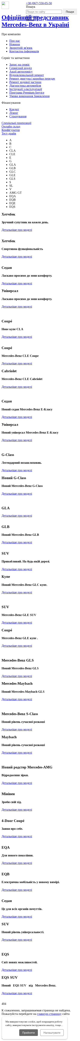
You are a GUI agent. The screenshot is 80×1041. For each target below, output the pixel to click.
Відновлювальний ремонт (26, 75)
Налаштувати (51, 1032)
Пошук (70, 11)
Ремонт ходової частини (25, 82)
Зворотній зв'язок (20, 47)
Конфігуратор (11, 130)
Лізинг (13, 112)
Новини (14, 44)
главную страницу (49, 1013)
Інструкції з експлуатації (25, 89)
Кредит (14, 109)
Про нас (14, 40)
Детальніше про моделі (17, 229)
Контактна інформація (24, 51)
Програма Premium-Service (26, 92)
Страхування (17, 116)
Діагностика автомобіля (25, 85)
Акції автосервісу (21, 71)
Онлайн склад (11, 126)
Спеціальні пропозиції (16, 123)
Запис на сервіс (19, 64)
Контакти (32, 16)
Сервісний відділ (20, 68)
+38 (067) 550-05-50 (39, 3)
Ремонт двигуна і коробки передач (32, 78)
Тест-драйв (9, 133)
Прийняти (28, 1032)
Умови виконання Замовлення (29, 96)
